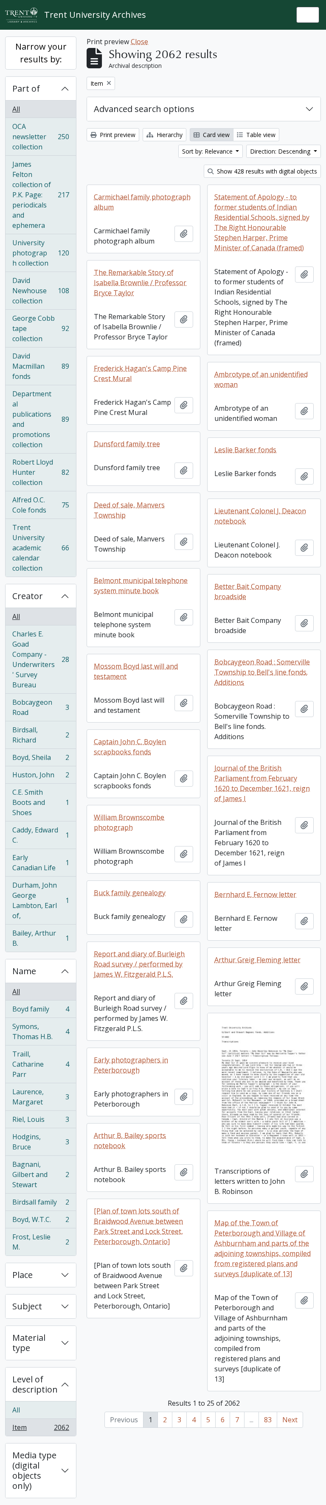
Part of (26, 88)
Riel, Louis (40, 1121)
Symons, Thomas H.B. (40, 1031)
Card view (215, 135)
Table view (259, 135)
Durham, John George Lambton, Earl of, (40, 900)
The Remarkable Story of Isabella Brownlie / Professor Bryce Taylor (140, 282)
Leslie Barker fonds (245, 449)
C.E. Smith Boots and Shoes (40, 802)
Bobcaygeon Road (40, 707)
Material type (28, 1343)
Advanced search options (144, 109)
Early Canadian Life (40, 862)
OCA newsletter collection (40, 136)
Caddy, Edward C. (40, 835)
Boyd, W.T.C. (40, 1221)
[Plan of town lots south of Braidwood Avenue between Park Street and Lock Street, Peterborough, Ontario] (138, 1226)
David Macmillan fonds (40, 366)
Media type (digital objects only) (34, 1470)
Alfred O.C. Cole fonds (40, 505)
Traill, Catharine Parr (40, 1064)
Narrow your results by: (41, 53)
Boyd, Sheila (40, 759)
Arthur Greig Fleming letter (257, 959)
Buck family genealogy (130, 892)
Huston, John (40, 777)
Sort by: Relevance (208, 151)
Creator (27, 596)
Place (22, 1275)
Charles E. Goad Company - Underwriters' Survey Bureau (40, 659)
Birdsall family (40, 1204)
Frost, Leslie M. (40, 1242)
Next (290, 1419)
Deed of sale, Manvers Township (129, 510)
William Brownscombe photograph (129, 822)
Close (139, 41)
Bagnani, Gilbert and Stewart (40, 1174)
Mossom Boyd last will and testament (136, 671)
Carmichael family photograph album (142, 202)
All (16, 109)
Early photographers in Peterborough (131, 1065)
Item (40, 1429)
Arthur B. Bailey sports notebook (130, 1140)
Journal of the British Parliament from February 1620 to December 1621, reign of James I (262, 783)
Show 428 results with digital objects (266, 171)
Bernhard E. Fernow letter (255, 894)
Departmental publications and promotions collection (40, 419)
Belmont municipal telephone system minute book (141, 585)
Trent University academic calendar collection (40, 548)
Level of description (35, 1384)
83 (268, 1419)
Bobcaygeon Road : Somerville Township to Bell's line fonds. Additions (262, 672)
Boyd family (40, 1011)
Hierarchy (169, 135)
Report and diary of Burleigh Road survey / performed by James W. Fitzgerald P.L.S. (139, 964)
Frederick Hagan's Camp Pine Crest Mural (140, 373)
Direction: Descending (281, 151)
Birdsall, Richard (40, 735)
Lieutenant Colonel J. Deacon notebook (260, 516)
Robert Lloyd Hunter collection (40, 472)
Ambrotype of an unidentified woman (261, 379)
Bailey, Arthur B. (40, 938)
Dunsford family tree (127, 443)
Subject (27, 1306)
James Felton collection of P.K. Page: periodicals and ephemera (40, 195)
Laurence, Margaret (40, 1097)
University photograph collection (40, 253)
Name (24, 971)
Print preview (116, 135)
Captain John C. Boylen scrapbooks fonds (130, 747)
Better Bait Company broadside (247, 591)
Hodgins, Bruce (40, 1142)
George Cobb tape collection (40, 328)
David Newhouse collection (40, 290)
